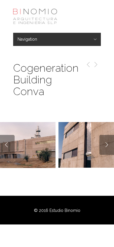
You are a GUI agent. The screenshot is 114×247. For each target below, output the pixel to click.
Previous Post (87, 64)
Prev (7, 145)
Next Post (95, 64)
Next (106, 145)
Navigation (27, 39)
